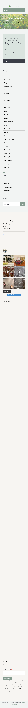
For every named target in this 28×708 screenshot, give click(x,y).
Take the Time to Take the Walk (13, 44)
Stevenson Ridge (12, 40)
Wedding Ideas (8, 160)
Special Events (8, 135)
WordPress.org (8, 190)
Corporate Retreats (8, 97)
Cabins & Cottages (9, 86)
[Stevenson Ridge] (14, 6)
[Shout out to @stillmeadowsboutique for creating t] (19, 260)
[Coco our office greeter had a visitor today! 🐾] (8, 283)
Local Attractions (8, 121)
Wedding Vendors (8, 164)
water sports (7, 153)
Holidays (6, 114)
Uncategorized (7, 150)
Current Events (13, 55)
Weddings (6, 167)
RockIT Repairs (16, 707)
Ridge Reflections (11, 22)
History (6, 111)
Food (5, 104)
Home (4, 22)
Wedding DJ (7, 157)
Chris (8, 49)
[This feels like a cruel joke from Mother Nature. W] (19, 271)
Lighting (6, 118)
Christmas (6, 90)
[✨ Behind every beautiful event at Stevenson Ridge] (8, 271)
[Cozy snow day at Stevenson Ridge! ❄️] (19, 283)
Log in (6, 180)
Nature (6, 125)
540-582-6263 (6, 228)
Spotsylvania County (9, 139)
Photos (6, 132)
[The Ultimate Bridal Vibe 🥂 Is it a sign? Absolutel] (8, 260)
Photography (7, 128)
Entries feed (7, 183)
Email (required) (7, 669)
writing (15, 52)
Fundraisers (7, 107)
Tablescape (7, 146)
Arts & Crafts (7, 79)
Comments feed (8, 187)
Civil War (6, 93)
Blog (8, 55)
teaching (12, 52)
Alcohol (6, 75)
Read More (8, 61)
